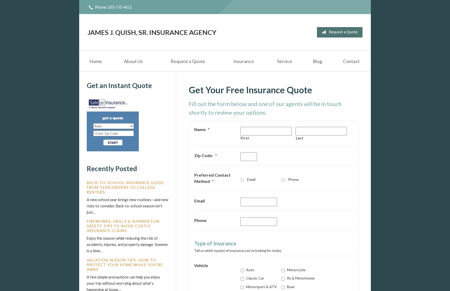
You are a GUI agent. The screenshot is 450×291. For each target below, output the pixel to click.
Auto (250, 270)
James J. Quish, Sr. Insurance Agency (152, 32)
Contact (351, 61)
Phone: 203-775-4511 (113, 7)
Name (202, 129)
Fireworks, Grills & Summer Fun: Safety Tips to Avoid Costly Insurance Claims (124, 226)
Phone (293, 179)
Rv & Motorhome (301, 278)
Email (251, 179)
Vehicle (201, 265)
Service (284, 61)
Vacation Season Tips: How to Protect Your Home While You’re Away (125, 265)
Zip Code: (205, 155)
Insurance (243, 61)
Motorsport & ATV (261, 286)
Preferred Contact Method (212, 178)
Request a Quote (343, 32)
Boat (291, 286)
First (245, 138)
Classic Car (255, 278)
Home (95, 61)
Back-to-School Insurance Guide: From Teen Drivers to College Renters (126, 187)
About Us (133, 61)
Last (300, 138)
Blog (317, 61)
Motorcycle (296, 270)
